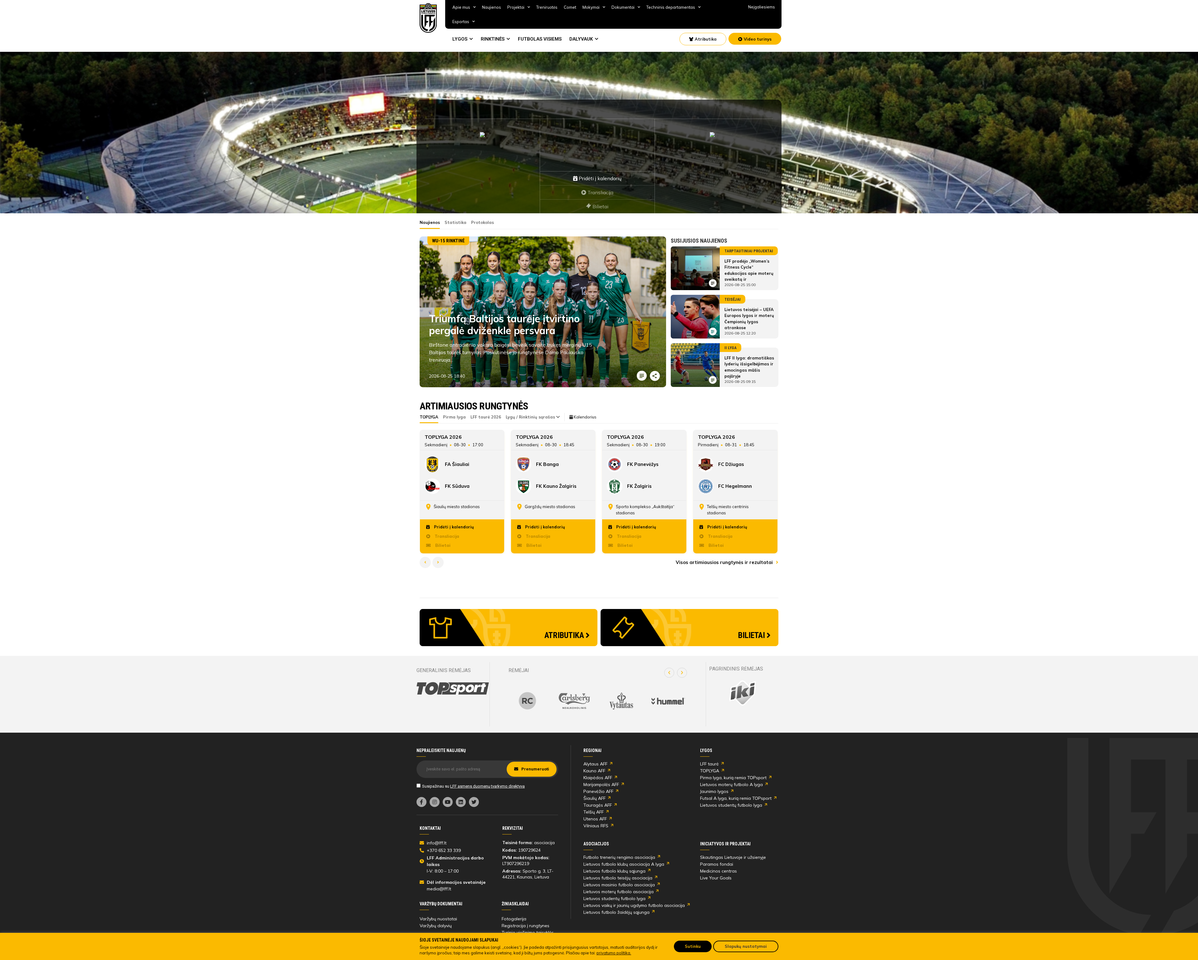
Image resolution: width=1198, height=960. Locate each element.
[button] (669, 673)
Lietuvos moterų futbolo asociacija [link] (618, 891)
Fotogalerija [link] (514, 919)
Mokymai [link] (591, 7)
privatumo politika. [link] (614, 952)
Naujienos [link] (491, 7)
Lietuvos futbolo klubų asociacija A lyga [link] (623, 864)
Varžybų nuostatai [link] (438, 919)
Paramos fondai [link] (716, 864)
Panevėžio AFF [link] (598, 791)
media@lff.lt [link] (439, 889)
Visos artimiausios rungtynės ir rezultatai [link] (725, 562)
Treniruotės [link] (547, 7)
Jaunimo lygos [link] (714, 791)
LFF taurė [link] (709, 764)
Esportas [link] (460, 21)
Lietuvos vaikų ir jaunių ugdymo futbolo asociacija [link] (634, 905)
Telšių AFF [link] (593, 812)
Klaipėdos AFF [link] (597, 777)
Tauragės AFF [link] (597, 805)
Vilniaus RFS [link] (595, 826)
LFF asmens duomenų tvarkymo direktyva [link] (487, 786)
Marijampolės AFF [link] (601, 784)
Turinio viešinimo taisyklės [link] (528, 932)
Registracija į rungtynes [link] (525, 925)
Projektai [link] (515, 7)
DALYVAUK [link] (581, 39)
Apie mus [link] (461, 7)
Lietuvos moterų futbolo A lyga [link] (731, 784)
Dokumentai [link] (623, 7)
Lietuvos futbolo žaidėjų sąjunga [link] (616, 912)
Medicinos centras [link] (718, 871)
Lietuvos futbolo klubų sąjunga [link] (614, 871)
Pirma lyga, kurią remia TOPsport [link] (733, 777)
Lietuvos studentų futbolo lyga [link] (731, 805)
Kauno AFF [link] (594, 771)
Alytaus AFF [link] (595, 764)
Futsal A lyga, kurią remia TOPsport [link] (736, 798)
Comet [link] (570, 7)
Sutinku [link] (693, 946)
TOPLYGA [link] (709, 771)
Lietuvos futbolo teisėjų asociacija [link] (617, 878)
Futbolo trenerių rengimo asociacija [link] (619, 857)
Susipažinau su (473, 786)
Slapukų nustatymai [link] (746, 946)
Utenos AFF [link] (595, 819)
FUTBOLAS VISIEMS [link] (540, 39)
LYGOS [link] (459, 39)
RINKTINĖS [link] (492, 39)
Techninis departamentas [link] (670, 7)
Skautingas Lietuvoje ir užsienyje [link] (733, 857)
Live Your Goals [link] (716, 878)
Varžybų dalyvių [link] (436, 925)
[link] (428, 18)
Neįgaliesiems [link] (761, 6)
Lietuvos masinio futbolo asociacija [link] (619, 885)
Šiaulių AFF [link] (594, 798)
